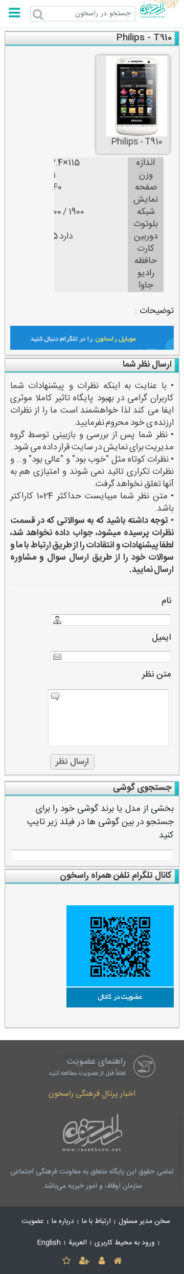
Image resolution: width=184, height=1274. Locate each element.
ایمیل (161, 638)
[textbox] (92, 855)
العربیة (77, 1242)
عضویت (32, 1221)
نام (166, 601)
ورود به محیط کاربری (125, 1242)
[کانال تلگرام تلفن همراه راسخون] (92, 956)
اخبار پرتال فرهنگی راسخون (92, 1094)
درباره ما (63, 1221)
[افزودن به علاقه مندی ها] (66, 1261)
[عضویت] (84, 1261)
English (49, 1242)
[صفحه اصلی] (117, 1261)
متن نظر (156, 675)
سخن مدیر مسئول (144, 1221)
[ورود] (101, 1261)
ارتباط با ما (96, 1221)
